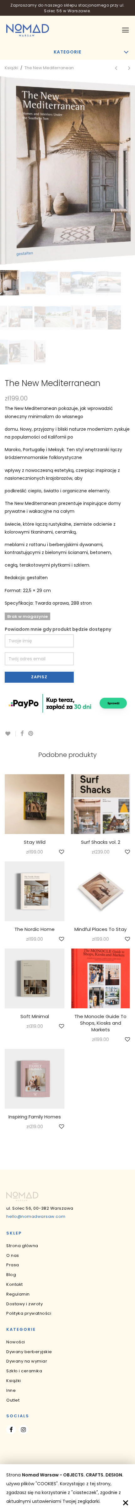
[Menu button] (125, 30)
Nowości (15, 1342)
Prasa (12, 1265)
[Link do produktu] (34, 804)
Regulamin (18, 1294)
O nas (12, 1255)
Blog (11, 1275)
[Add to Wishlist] (10, 733)
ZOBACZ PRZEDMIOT (34, 852)
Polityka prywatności (28, 1313)
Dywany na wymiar (26, 1361)
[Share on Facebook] (22, 734)
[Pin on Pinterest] (31, 734)
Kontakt (14, 1284)
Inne (11, 1390)
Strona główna (22, 1246)
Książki (11, 68)
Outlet (12, 1400)
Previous (6, 171)
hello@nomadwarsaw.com (36, 1216)
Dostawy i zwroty (24, 1304)
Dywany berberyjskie (29, 1352)
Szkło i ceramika (24, 1371)
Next (129, 171)
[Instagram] (23, 1429)
